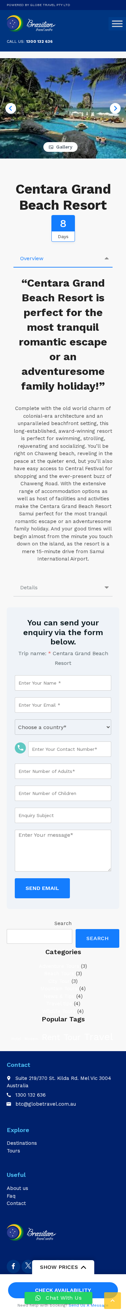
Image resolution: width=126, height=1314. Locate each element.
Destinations (22, 1143)
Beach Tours (59, 974)
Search (63, 923)
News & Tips (59, 996)
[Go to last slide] (10, 108)
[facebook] (13, 1266)
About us (17, 1188)
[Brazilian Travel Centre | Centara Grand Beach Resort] (31, 23)
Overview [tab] (31, 258)
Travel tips (59, 1004)
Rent (51, 1037)
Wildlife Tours (59, 1011)
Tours (13, 1151)
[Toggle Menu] (117, 23)
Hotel (16, 1039)
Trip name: (34, 653)
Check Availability (63, 1290)
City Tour (59, 981)
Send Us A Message (89, 1305)
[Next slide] (115, 108)
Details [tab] (29, 587)
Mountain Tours (59, 989)
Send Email (42, 888)
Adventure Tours (59, 966)
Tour (72, 1037)
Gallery (64, 146)
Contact (16, 1203)
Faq (11, 1196)
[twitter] (28, 1266)
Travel (98, 1036)
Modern (31, 1039)
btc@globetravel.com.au (45, 1104)
